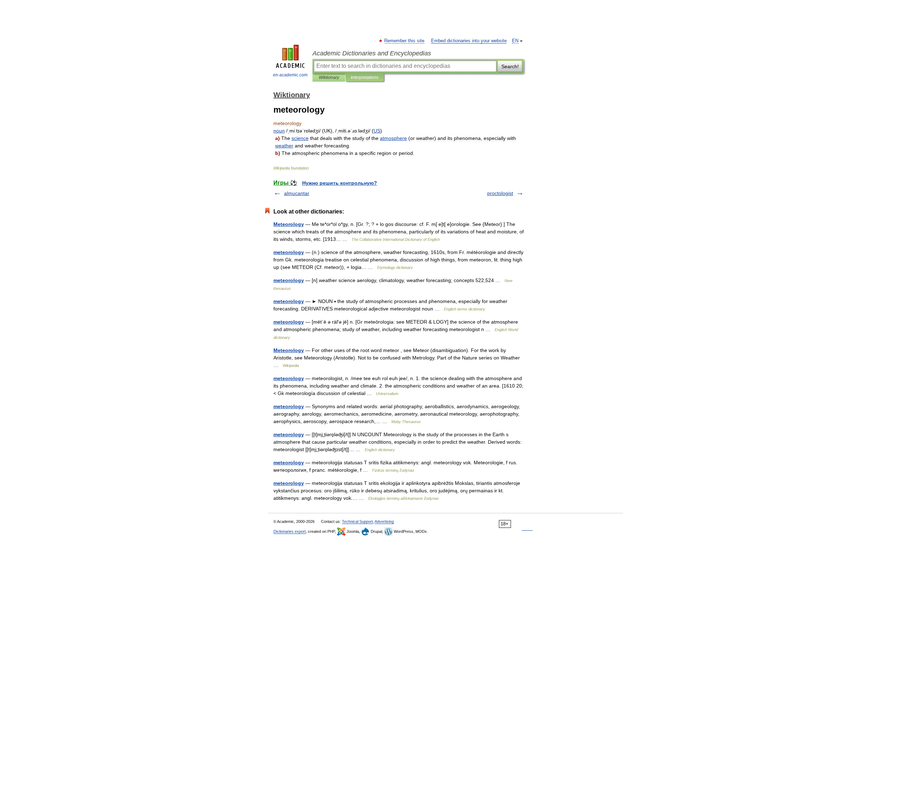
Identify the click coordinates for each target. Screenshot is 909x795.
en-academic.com (290, 74)
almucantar (296, 193)
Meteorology (288, 224)
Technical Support (357, 521)
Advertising (384, 521)
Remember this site (404, 40)
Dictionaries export (289, 531)
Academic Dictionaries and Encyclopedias (371, 53)
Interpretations (365, 77)
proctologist (500, 193)
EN (515, 40)
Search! (510, 66)
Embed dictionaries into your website (469, 40)
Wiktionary (329, 77)
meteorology (288, 252)
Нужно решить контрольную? (339, 183)
